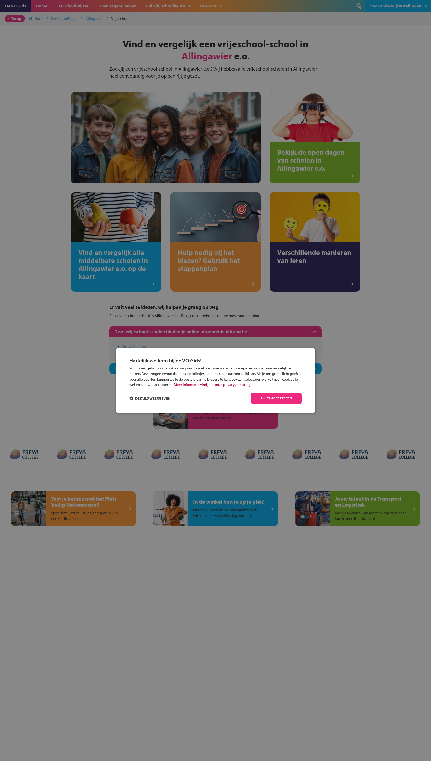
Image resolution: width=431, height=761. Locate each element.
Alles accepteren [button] (276, 398)
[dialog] (215, 380)
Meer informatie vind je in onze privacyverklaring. (212, 384)
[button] (149, 398)
